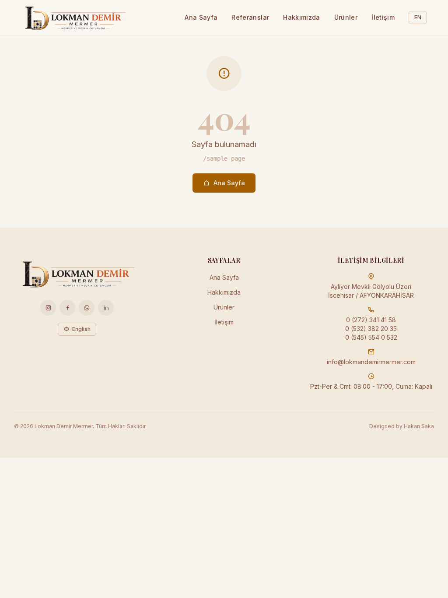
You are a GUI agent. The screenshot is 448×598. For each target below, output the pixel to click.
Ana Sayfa (201, 17)
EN (417, 17)
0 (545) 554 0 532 (371, 337)
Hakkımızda (301, 17)
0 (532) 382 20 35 (371, 328)
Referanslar (250, 17)
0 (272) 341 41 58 (371, 320)
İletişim (383, 17)
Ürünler (345, 17)
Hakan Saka (419, 426)
